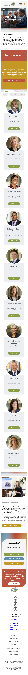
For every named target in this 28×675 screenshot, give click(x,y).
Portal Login (14, 623)
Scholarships (14, 651)
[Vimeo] (15, 608)
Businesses (14, 645)
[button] (21, 4)
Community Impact (14, 648)
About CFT (5, 9)
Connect (13, 584)
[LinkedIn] (15, 605)
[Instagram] (15, 600)
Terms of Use (13, 629)
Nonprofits (14, 642)
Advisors (14, 638)
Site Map (12, 627)
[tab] (9, 91)
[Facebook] (15, 598)
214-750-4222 (14, 619)
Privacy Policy (14, 625)
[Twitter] (15, 603)
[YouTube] (15, 610)
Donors (14, 635)
